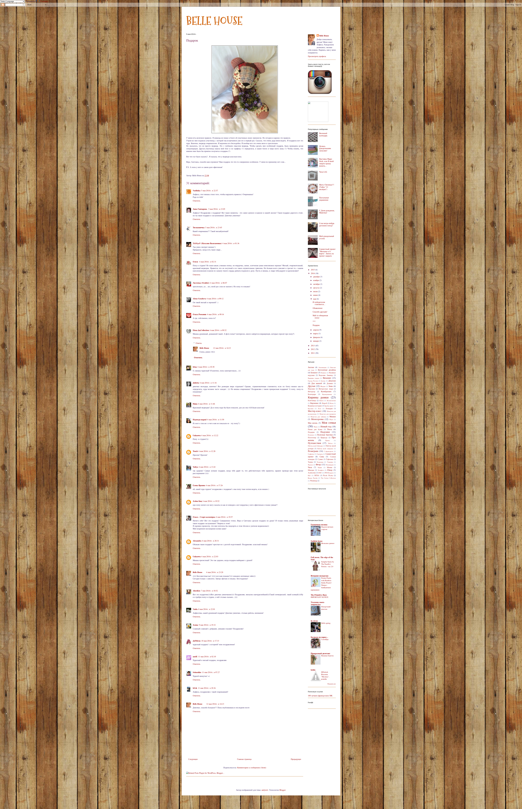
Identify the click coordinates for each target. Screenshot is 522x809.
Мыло (316, 427)
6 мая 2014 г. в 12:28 (207, 451)
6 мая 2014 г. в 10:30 (206, 367)
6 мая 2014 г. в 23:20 (214, 572)
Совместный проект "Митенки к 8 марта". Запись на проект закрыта (327, 252)
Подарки (311, 432)
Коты (331, 403)
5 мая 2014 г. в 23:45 (213, 227)
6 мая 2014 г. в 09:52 (218, 330)
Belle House (204, 348)
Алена (195, 624)
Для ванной (316, 383)
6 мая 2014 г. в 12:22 (209, 435)
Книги (321, 400)
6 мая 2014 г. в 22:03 (209, 556)
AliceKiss (196, 590)
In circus (314, 620)
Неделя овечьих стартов (327, 528)
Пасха (329, 429)
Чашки (320, 467)
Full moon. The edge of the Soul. (322, 558)
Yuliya (195, 466)
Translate (44, 1)
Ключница (312, 400)
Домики (330, 383)
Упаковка (330, 462)
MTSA (316, 475)
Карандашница (327, 394)
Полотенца (312, 437)
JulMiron (197, 640)
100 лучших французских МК (320, 695)
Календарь (312, 394)
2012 (313, 349)
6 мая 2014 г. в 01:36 (231, 243)
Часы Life (323, 171)
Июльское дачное (327, 543)
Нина (195, 403)
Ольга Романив (199, 314)
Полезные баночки (325, 434)
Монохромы (317, 419)
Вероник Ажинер (326, 375)
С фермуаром (328, 451)
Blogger (282, 790)
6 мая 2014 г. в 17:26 (214, 485)
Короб (324, 403)
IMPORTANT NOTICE (319, 597)
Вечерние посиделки (319, 575)
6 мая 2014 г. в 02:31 (207, 261)
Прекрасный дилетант (320, 653)
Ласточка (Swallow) (201, 282)
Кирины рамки (318, 397)
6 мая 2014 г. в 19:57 (224, 517)
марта (315, 333)
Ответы (199, 343)
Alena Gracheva (199, 298)
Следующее (193, 759)
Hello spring (325, 623)
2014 (313, 273)
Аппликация (322, 367)
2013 (313, 345)
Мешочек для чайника (318, 417)
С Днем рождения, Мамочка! (327, 211)
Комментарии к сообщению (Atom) (251, 767)
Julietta (196, 382)
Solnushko (197, 672)
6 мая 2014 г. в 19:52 (211, 501)
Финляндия (329, 465)
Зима (331, 386)
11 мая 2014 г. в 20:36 (207, 688)
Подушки (325, 431)
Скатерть (320, 454)
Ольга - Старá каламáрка (204, 517)
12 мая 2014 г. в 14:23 (222, 348)
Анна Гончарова (200, 209)
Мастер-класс (315, 411)
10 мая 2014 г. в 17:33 (210, 640)
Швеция (311, 470)
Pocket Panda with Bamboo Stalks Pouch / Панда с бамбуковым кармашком (321, 584)
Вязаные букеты (327, 655)
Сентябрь (325, 639)
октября (316, 284)
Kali (309, 475)
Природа (324, 437)
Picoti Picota (328, 475)
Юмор (329, 470)
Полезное (311, 435)
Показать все (331, 684)
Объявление (317, 308)
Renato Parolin (313, 478)
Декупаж (332, 380)
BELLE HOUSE (214, 21)
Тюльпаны (320, 462)
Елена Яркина (199, 485)
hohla (313, 669)
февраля (316, 337)
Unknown (197, 435)
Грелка (323, 381)
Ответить (196, 200)
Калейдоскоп (326, 391)
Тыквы (310, 462)
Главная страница (244, 759)
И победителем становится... (319, 303)
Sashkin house (316, 541)
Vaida (195, 609)
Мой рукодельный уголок (326, 237)
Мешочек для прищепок (328, 414)
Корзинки (314, 403)
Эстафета (321, 470)
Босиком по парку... (319, 637)
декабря (316, 276)
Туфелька (329, 459)
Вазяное (323, 373)
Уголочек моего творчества (317, 603)
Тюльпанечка (198, 227)
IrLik (195, 688)
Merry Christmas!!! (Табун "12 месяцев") (326, 187)
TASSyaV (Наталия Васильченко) (207, 243)
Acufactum (312, 473)
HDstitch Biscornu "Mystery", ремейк (325, 675)
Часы (310, 467)
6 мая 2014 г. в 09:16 (215, 314)
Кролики (310, 408)
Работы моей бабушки (315, 446)
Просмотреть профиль (317, 56)
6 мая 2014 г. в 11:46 (206, 403)
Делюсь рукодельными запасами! (325, 148)
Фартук (310, 465)
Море (331, 419)
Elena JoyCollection (201, 330)
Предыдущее (296, 759)
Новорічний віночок (325, 607)
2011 (313, 353)
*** (314, 321)
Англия (311, 367)
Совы (322, 456)
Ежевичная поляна (319, 524)
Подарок (316, 325)
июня (315, 295)
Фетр (318, 464)
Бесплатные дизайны (327, 370)
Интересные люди (326, 389)
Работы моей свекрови (325, 449)
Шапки (329, 467)
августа (316, 287)
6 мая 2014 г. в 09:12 (215, 298)
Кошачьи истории (315, 406)
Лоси (319, 408)
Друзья (311, 386)
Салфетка (311, 454)
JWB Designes (328, 473)
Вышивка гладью (313, 378)
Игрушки (311, 389)
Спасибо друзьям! (320, 311)
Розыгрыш (313, 451)
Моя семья (329, 422)
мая (315, 299)
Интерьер (311, 391)
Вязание (327, 377)
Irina (195, 366)
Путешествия (314, 443)
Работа (330, 443)
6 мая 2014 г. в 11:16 (208, 382)
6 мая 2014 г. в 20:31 (210, 540)
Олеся (196, 261)
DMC (320, 473)
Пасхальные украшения (324, 198)
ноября (316, 280)
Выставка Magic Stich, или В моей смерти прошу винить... (326, 162)
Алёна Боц (197, 501)
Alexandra (197, 540)
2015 (313, 269)
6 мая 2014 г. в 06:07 (218, 283)
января (316, 341)
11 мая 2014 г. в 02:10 (207, 656)
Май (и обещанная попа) (320, 316)
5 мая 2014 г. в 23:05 (216, 209)
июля (315, 291)
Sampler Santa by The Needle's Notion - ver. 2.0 (327, 564)
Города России (313, 381)
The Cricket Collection (328, 478)
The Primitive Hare (319, 594)
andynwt (265, 790)
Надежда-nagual (199, 419)
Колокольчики (331, 400)
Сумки (320, 459)
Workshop (313, 481)
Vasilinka (196, 190)
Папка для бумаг (315, 429)
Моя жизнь (312, 423)
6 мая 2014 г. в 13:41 (207, 467)
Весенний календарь (323, 134)
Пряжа (327, 440)
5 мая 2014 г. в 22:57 (209, 190)
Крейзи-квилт (329, 406)
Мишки (333, 416)
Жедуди (322, 386)
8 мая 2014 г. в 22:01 (206, 609)
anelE (195, 656)
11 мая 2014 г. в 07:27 (211, 672)
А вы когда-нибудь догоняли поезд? (326, 224)
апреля (316, 329)
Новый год (326, 426)
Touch (195, 451)
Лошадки (329, 408)
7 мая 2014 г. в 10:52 (209, 590)
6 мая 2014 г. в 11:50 (215, 419)
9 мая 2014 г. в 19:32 (207, 625)
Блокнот (314, 372)
